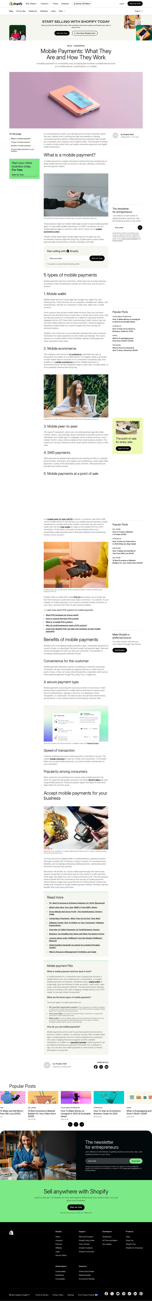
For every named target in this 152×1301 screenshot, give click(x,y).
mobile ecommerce (64, 362)
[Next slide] (82, 1124)
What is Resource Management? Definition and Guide (72, 952)
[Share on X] (101, 1067)
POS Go (77, 597)
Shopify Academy (86, 1248)
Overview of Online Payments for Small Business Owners (74, 930)
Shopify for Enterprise (134, 1248)
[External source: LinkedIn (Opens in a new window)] (135, 1293)
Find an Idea (20, 11)
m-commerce (75, 354)
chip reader (65, 527)
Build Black (59, 1275)
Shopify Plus (131, 1244)
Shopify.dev (106, 1237)
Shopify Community (86, 1252)
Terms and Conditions (130, 239)
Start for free (135, 4)
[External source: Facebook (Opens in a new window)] (106, 1293)
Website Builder (85, 1275)
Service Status (61, 1255)
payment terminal (78, 1042)
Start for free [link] (97, 258)
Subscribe (136, 1161)
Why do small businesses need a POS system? (66, 625)
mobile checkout (57, 759)
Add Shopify (120, 650)
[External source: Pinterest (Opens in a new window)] (141, 1293)
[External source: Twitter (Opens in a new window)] (112, 1293)
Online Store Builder (86, 1271)
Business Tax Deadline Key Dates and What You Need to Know (76, 934)
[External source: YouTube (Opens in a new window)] (118, 1293)
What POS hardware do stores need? (62, 615)
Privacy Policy (118, 240)
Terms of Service (41, 1295)
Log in (122, 4)
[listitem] (76, 1104)
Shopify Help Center (87, 1240)
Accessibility (60, 1279)
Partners (58, 1244)
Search (137, 11)
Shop (128, 1237)
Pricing (55, 4)
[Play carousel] (76, 1124)
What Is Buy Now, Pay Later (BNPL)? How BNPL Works (73, 907)
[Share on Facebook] (96, 1067)
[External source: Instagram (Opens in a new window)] (123, 1293)
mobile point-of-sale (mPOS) (60, 519)
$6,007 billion (94, 780)
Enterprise (65, 4)
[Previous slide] (70, 1124)
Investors (59, 1240)
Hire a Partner (84, 1244)
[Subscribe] (140, 227)
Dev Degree (106, 1244)
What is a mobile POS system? (59, 622)
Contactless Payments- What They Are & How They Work (74, 918)
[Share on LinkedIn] (106, 1067)
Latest (53, 11)
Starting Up (33, 11)
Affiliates (58, 1248)
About (57, 1237)
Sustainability (60, 1271)
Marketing (44, 11)
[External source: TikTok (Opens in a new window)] (129, 1293)
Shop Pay (129, 1240)
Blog (11, 11)
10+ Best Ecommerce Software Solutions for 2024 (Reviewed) (77, 903)
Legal (57, 1252)
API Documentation (109, 1240)
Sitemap (71, 1295)
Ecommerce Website (87, 1279)
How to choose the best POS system (62, 619)
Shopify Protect (93, 743)
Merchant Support (86, 1237)
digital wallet (94, 982)
